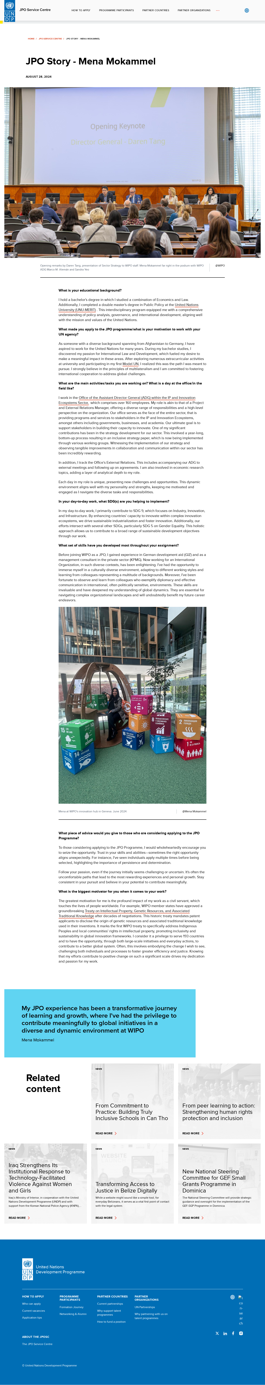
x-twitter (217, 1333)
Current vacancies (33, 1311)
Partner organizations (194, 10)
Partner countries (155, 10)
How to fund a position (111, 1322)
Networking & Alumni (73, 1314)
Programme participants (116, 10)
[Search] (240, 1310)
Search (254, 10)
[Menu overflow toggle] (218, 10)
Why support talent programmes (109, 1313)
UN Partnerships (145, 1307)
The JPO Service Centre (37, 1344)
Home (31, 38)
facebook (233, 1333)
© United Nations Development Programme (49, 1366)
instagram (241, 1333)
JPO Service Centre (35, 10)
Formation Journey (71, 1307)
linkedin (225, 1333)
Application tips (32, 1318)
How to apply (81, 10)
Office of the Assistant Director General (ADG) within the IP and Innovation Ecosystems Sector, (127, 400)
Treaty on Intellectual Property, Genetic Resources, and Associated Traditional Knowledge (124, 913)
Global (246, 10)
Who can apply (31, 1304)
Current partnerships (110, 1304)
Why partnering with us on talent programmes (151, 1316)
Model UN (130, 363)
